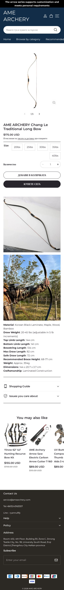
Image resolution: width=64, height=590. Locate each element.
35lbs (55, 147)
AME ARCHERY (35, 588)
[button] (57, 16)
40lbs (55, 155)
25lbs (30, 147)
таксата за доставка (26, 138)
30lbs (42, 147)
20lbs (17, 147)
